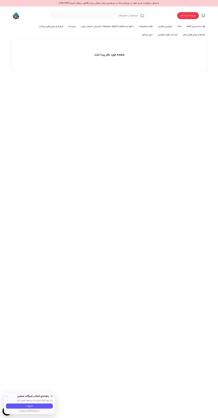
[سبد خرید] (203, 16)
